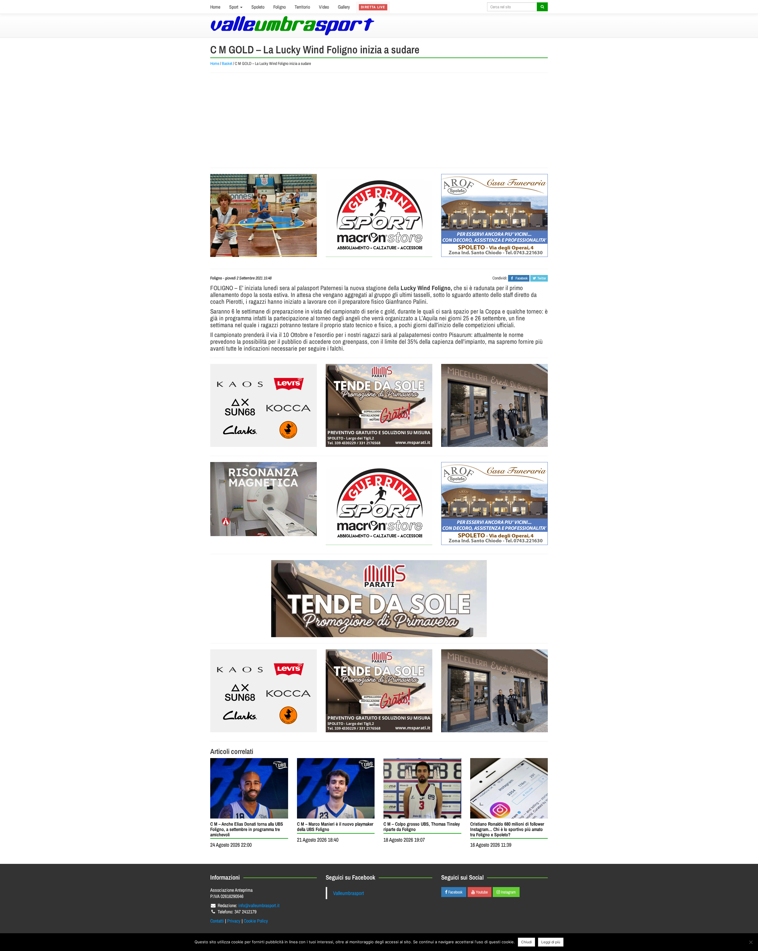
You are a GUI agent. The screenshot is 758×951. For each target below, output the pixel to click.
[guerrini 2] (379, 215)
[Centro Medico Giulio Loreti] (263, 499)
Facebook (454, 892)
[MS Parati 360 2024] (379, 405)
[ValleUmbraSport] (292, 26)
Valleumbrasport (348, 893)
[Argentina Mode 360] (263, 405)
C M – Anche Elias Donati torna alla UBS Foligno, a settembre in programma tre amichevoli (246, 829)
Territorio (302, 7)
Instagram (508, 892)
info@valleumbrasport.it (259, 905)
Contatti (217, 921)
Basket (227, 63)
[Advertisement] (379, 120)
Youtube (481, 892)
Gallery (344, 7)
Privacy (233, 921)
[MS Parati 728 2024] (379, 598)
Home (215, 7)
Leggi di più (550, 942)
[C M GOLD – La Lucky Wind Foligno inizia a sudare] (263, 215)
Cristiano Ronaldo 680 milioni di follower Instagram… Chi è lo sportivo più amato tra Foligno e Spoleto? (507, 829)
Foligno (279, 7)
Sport (234, 7)
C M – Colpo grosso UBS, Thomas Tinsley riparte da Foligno (421, 826)
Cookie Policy (256, 921)
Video (324, 7)
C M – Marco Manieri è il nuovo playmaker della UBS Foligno (335, 826)
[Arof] (494, 215)
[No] (751, 942)
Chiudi (526, 942)
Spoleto (257, 7)
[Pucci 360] (494, 405)
